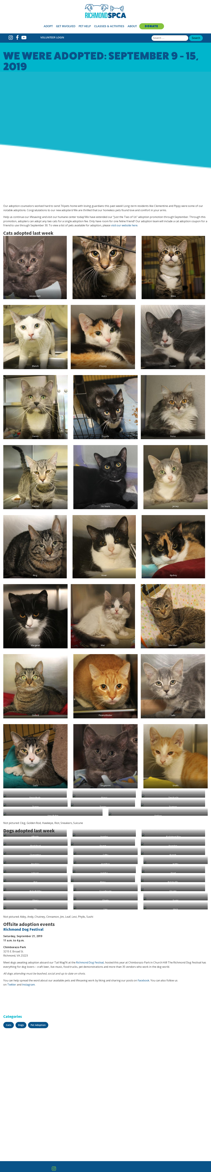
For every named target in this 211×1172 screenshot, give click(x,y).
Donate (151, 26)
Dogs (21, 1025)
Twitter (11, 984)
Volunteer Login (52, 37)
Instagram (28, 984)
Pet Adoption (38, 1025)
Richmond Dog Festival (23, 929)
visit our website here (124, 225)
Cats (8, 1025)
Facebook (143, 980)
